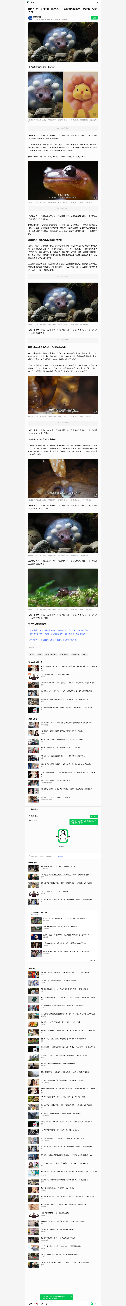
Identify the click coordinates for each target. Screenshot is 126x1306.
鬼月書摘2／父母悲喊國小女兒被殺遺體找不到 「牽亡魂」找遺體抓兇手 (58, 634)
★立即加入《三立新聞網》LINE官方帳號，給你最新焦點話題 (52, 640)
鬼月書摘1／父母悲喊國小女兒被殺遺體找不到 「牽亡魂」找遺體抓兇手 (59, 630)
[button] (33, 1304)
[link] (42, 1304)
